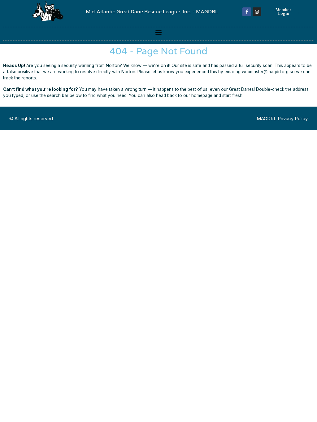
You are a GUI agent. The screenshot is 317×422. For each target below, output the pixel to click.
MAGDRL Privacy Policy (282, 118)
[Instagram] (257, 11)
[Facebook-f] (246, 11)
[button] (159, 32)
